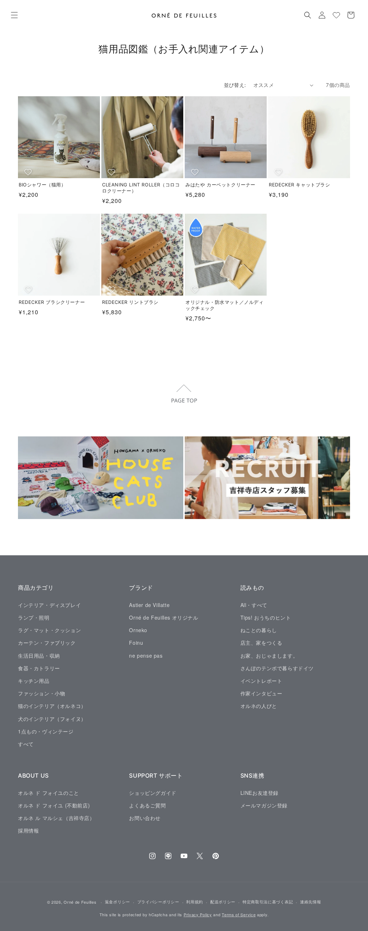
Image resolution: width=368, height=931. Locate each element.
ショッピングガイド (152, 792)
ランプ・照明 (34, 617)
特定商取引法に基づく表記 (268, 901)
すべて (26, 743)
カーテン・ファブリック (47, 642)
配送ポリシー (222, 901)
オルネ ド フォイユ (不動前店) (54, 805)
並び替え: (235, 85)
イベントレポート (261, 680)
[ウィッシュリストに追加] (29, 172)
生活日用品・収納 (39, 655)
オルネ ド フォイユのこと (48, 792)
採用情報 (28, 830)
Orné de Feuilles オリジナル (163, 617)
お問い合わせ (145, 817)
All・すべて (253, 604)
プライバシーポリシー (158, 901)
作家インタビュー (261, 693)
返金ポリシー (117, 901)
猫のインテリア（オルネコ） (52, 705)
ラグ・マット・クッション (49, 630)
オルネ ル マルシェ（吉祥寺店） (56, 817)
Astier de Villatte (149, 604)
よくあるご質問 (147, 805)
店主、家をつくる (261, 642)
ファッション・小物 (41, 693)
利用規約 (194, 901)
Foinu (136, 642)
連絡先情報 (310, 901)
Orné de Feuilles (80, 902)
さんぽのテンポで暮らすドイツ (277, 668)
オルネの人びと (258, 705)
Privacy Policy (198, 914)
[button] (14, 15)
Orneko (138, 630)
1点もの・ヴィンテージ (46, 731)
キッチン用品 (34, 680)
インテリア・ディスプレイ (49, 604)
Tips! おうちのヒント (265, 617)
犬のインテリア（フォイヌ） (52, 718)
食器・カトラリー (39, 668)
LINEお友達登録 (259, 792)
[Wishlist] (336, 15)
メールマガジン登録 (264, 805)
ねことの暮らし (258, 630)
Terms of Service (239, 914)
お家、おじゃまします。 (269, 655)
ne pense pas (145, 655)
